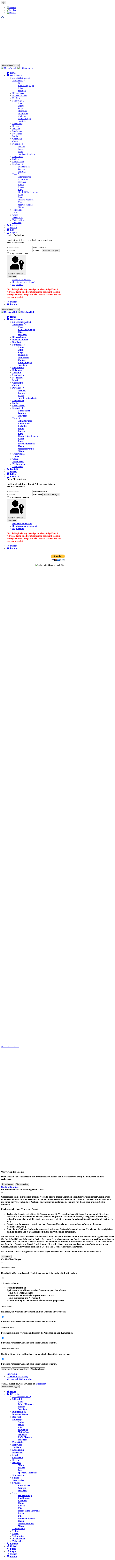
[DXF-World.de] (17, 68)
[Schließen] (2, 1192)
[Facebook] (2, 17)
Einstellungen (7, 1184)
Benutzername (39, 247)
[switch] (3, 1278)
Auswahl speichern (20, 1369)
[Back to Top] (3, 2)
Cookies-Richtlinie (10, 1187)
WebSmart (41, 1384)
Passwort (37, 250)
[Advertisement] (57, 40)
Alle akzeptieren (37, 1369)
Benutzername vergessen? (23, 282)
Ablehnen (6, 1369)
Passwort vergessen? (21, 279)
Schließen (6, 1257)
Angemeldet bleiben (19, 253)
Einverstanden (22, 1184)
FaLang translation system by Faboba (10, 1046)
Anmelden (12, 277)
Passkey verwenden (16, 274)
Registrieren (17, 284)
